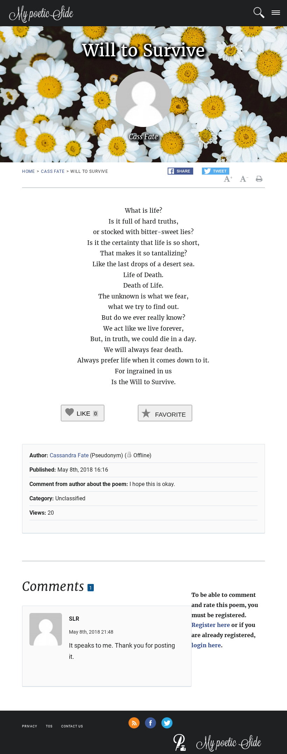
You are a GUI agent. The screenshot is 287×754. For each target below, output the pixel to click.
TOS (49, 726)
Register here (210, 624)
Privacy (29, 726)
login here (206, 645)
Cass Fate (53, 171)
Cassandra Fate (69, 455)
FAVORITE (169, 414)
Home (28, 171)
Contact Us (72, 726)
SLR (74, 618)
